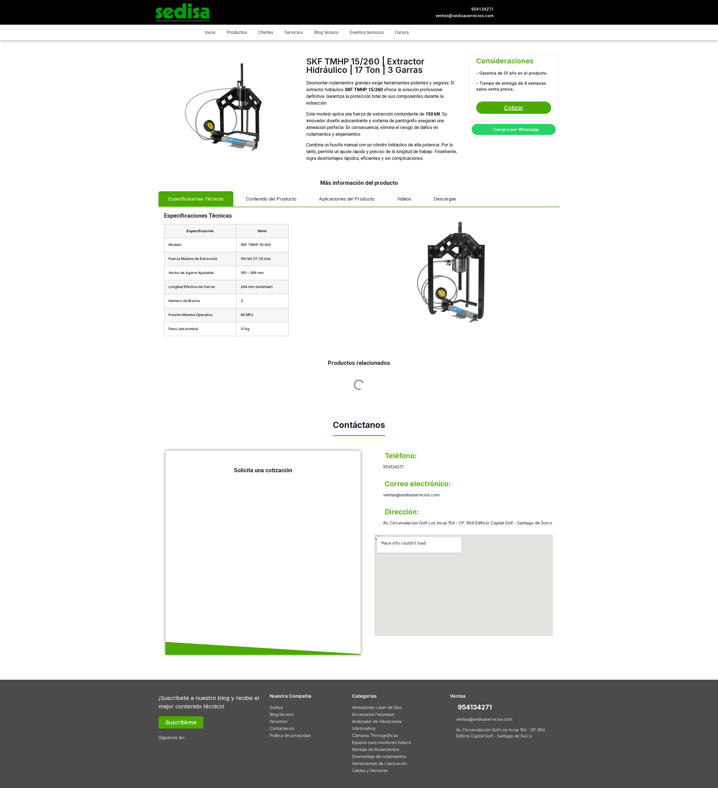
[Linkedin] (541, 12)
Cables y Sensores (370, 770)
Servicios (293, 32)
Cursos (402, 32)
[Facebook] (523, 12)
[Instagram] (532, 12)
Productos (237, 32)
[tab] (195, 198)
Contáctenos (282, 728)
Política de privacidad (290, 735)
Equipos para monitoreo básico (381, 742)
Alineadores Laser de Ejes (377, 707)
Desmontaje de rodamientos (379, 756)
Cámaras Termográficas (375, 735)
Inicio (210, 32)
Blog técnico (326, 32)
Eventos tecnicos (367, 32)
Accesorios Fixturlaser (373, 714)
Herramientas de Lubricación (379, 763)
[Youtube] (550, 12)
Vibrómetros (364, 728)
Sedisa (276, 707)
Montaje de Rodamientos (375, 749)
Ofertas (265, 32)
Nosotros (278, 721)
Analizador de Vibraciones (377, 721)
